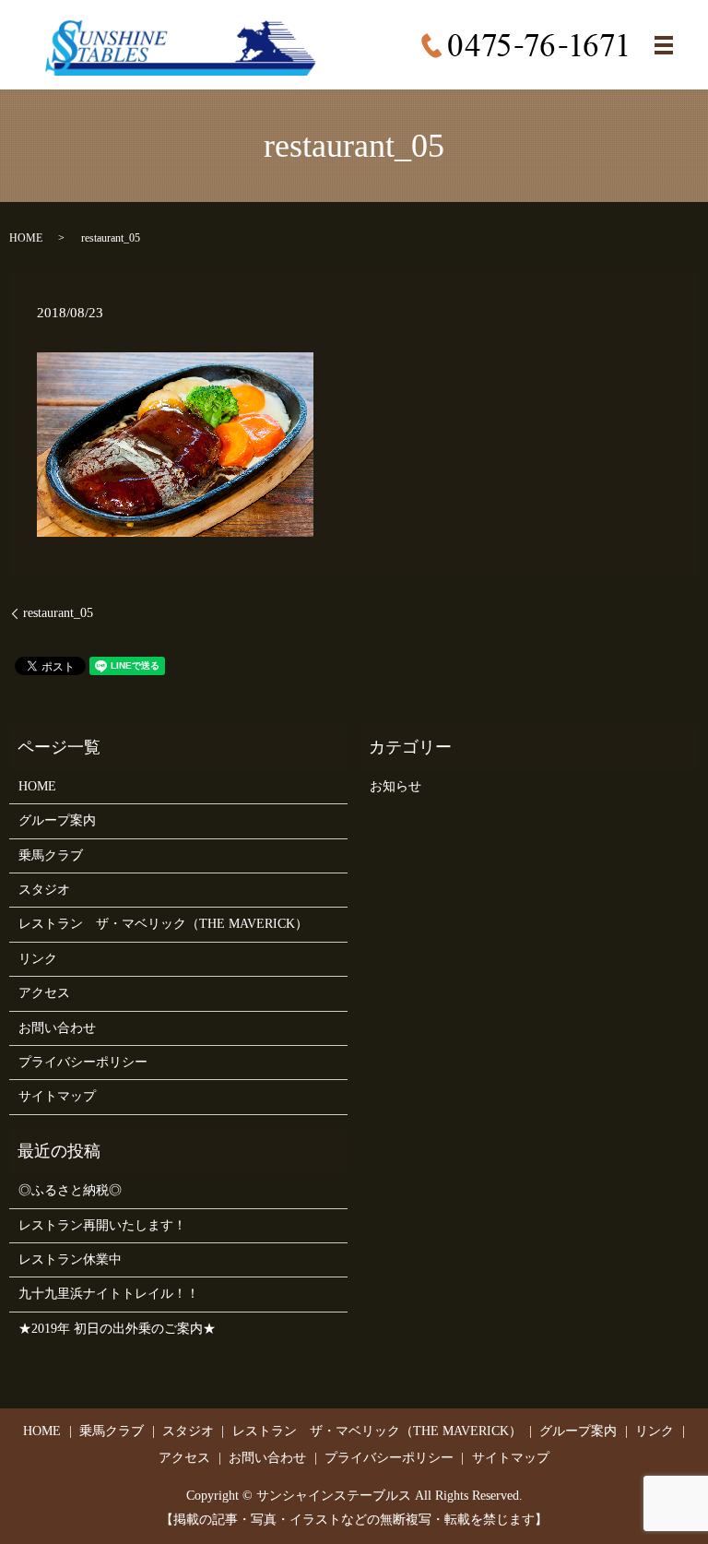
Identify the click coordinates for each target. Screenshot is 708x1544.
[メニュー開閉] (664, 45)
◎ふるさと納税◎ (70, 1190)
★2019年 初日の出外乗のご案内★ (117, 1329)
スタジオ (44, 890)
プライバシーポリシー (83, 1062)
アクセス (44, 993)
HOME (25, 238)
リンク (37, 959)
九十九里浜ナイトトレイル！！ (108, 1294)
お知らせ (395, 786)
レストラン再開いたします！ (102, 1225)
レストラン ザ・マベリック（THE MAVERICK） (163, 924)
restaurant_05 (58, 613)
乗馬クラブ (50, 855)
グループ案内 (57, 820)
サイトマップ (57, 1096)
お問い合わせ (57, 1028)
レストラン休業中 (70, 1259)
